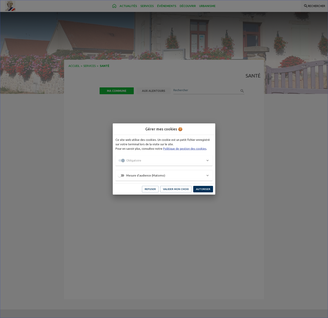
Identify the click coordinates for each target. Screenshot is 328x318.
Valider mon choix (176, 189)
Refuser (150, 189)
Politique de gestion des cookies (184, 148)
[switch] (119, 175)
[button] (164, 160)
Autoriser (203, 189)
